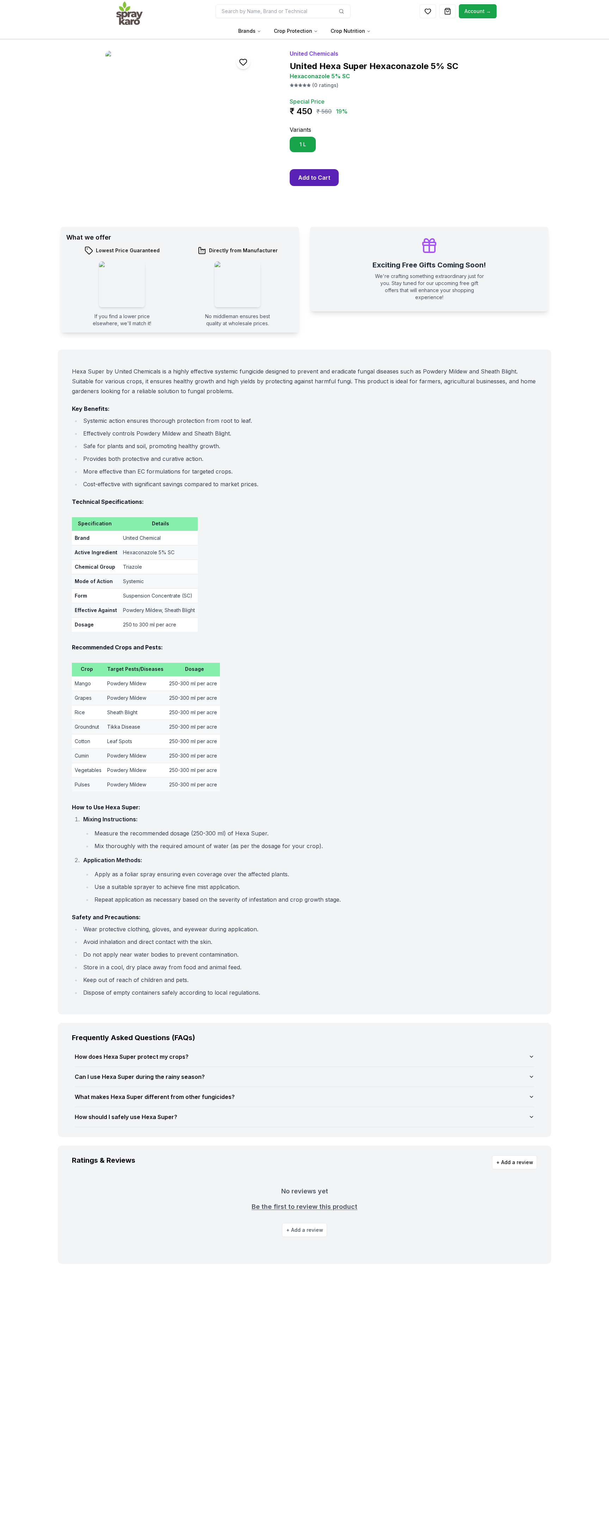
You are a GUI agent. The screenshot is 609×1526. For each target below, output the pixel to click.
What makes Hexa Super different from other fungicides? (155, 1096)
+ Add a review (514, 1162)
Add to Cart (314, 177)
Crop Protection (293, 31)
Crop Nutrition (348, 31)
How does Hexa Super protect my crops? (132, 1056)
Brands (247, 31)
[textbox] (96, 524)
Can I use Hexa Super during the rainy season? (140, 1076)
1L (303, 144)
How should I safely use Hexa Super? (126, 1116)
